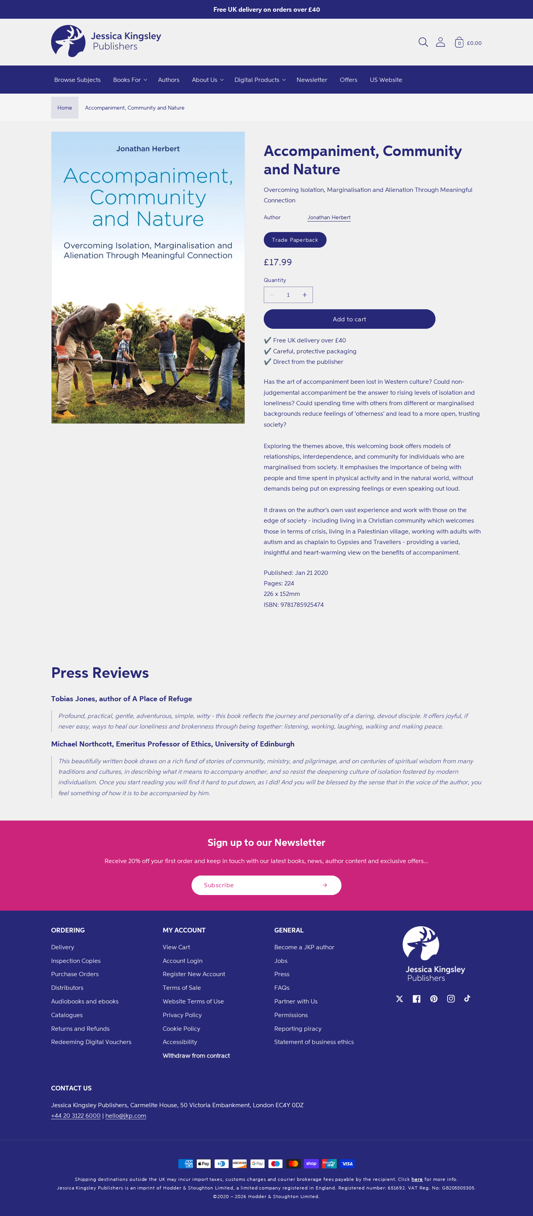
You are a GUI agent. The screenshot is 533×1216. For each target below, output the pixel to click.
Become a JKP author (304, 946)
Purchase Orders (75, 973)
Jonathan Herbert (329, 217)
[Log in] (440, 42)
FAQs (282, 987)
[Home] (106, 42)
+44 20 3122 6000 (76, 1115)
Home (64, 107)
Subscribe (219, 884)
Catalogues (67, 1014)
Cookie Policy (181, 1028)
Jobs (281, 960)
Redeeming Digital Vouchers (91, 1041)
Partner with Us (296, 1001)
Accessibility (180, 1041)
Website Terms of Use (193, 1001)
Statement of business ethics (314, 1041)
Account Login (183, 960)
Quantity (275, 280)
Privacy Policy (182, 1014)
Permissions (291, 1014)
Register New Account (194, 973)
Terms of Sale (182, 987)
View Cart (176, 946)
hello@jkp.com (125, 1115)
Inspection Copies (76, 960)
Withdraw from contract (196, 1055)
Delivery (62, 946)
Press (282, 973)
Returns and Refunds (80, 1028)
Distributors (67, 987)
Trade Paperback (295, 239)
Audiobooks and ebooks (85, 1001)
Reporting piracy (298, 1028)
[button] (423, 42)
